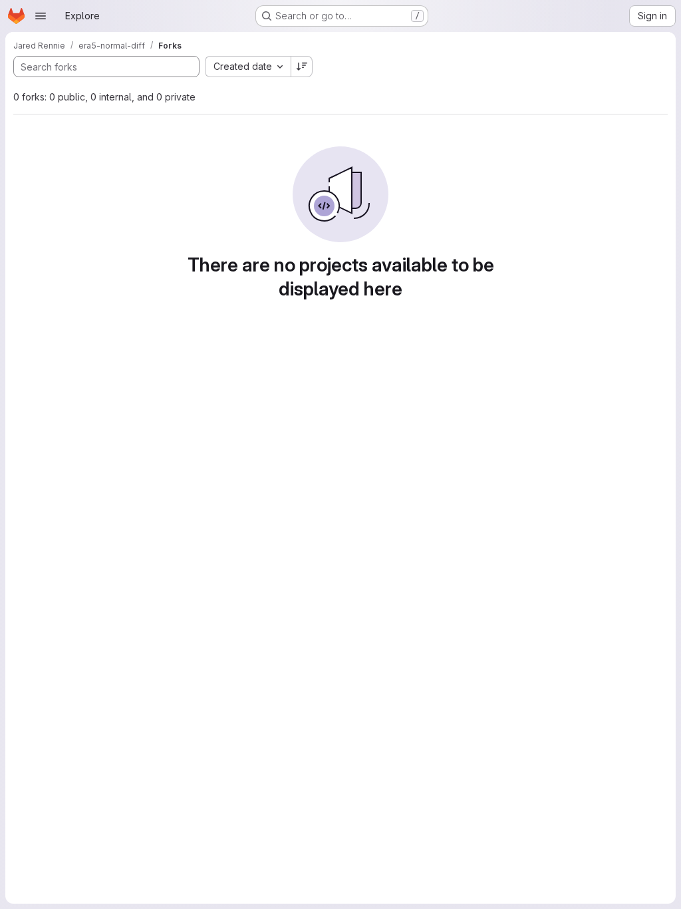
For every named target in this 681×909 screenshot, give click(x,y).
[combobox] (248, 66)
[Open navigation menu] (40, 16)
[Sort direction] (302, 66)
